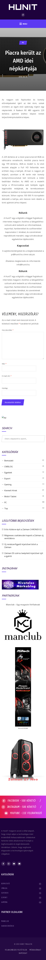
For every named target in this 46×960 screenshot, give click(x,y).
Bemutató (8, 460)
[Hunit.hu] (23, 5)
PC (23, 43)
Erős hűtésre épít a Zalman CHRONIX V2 (23, 529)
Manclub (5, 921)
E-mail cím (7, 376)
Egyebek (8, 472)
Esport (7, 478)
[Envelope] (19, 864)
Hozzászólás (7, 330)
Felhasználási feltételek (16, 950)
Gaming (7, 484)
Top (6, 508)
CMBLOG (8, 466)
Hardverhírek (8, 926)
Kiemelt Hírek (10, 490)
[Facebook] (23, 15)
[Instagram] (9, 864)
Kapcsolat (23, 953)
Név (4, 364)
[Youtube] (14, 864)
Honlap (5, 388)
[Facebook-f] (3, 864)
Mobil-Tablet (10, 496)
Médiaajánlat (35, 950)
